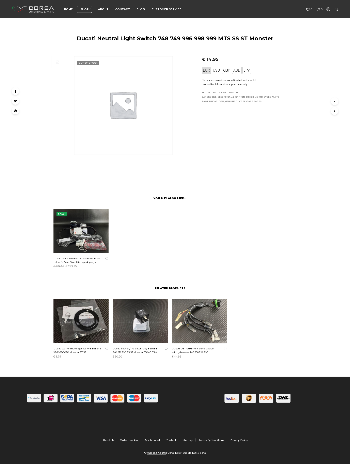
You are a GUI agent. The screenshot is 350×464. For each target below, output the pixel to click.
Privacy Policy (239, 440)
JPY (247, 70)
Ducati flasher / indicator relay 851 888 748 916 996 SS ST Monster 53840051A (135, 350)
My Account (152, 440)
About (103, 9)
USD (216, 70)
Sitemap (187, 440)
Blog (141, 9)
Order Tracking (129, 440)
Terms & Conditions (211, 440)
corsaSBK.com (156, 452)
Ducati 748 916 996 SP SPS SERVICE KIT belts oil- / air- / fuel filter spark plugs (76, 260)
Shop (84, 9)
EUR (206, 70)
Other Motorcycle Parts (262, 97)
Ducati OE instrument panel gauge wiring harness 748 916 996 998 (192, 350)
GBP (226, 70)
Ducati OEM (216, 101)
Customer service (166, 9)
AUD (236, 70)
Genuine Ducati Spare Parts (243, 101)
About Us (108, 440)
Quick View (83, 249)
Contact (122, 9)
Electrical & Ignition (231, 97)
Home (68, 9)
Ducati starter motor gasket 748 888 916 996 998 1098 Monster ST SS (77, 350)
